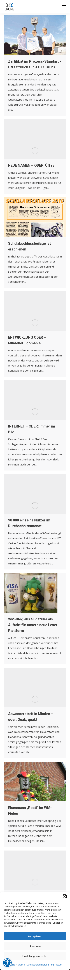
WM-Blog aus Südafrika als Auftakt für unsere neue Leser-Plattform (33, 625)
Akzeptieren (35, 936)
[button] (64, 896)
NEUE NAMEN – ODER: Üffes (31, 165)
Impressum (56, 964)
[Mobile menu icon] (64, 7)
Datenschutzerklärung (38, 964)
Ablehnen (35, 946)
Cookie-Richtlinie (16, 964)
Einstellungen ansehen (35, 956)
